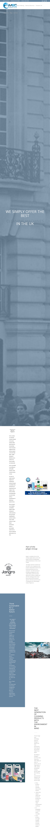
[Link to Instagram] (46, 1)
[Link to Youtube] (44, 1)
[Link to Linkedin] (42, 1)
